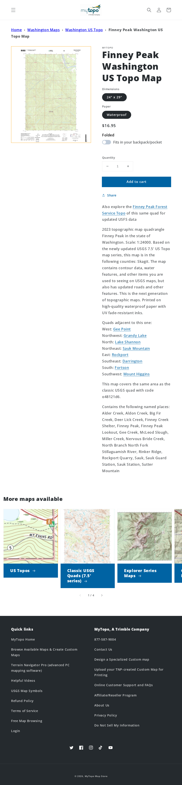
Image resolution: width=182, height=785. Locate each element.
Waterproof (117, 115)
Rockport (120, 354)
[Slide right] (102, 595)
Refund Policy (22, 701)
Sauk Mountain (136, 348)
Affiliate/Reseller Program (115, 695)
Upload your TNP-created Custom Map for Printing (129, 672)
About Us (101, 705)
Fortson (122, 367)
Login (15, 731)
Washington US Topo (84, 29)
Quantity (108, 158)
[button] (13, 10)
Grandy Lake (135, 335)
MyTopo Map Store (96, 776)
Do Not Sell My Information (117, 725)
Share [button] (112, 195)
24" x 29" (114, 97)
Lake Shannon (127, 342)
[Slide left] (80, 595)
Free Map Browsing (26, 721)
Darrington (132, 361)
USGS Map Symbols (27, 691)
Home (16, 29)
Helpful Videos (23, 680)
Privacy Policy (105, 715)
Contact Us (103, 649)
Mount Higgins (136, 374)
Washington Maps (43, 29)
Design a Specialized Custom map (121, 659)
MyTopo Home (23, 639)
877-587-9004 (105, 639)
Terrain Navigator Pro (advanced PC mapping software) (40, 668)
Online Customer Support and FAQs (123, 685)
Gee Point (122, 329)
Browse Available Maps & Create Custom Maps (44, 652)
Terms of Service (24, 711)
